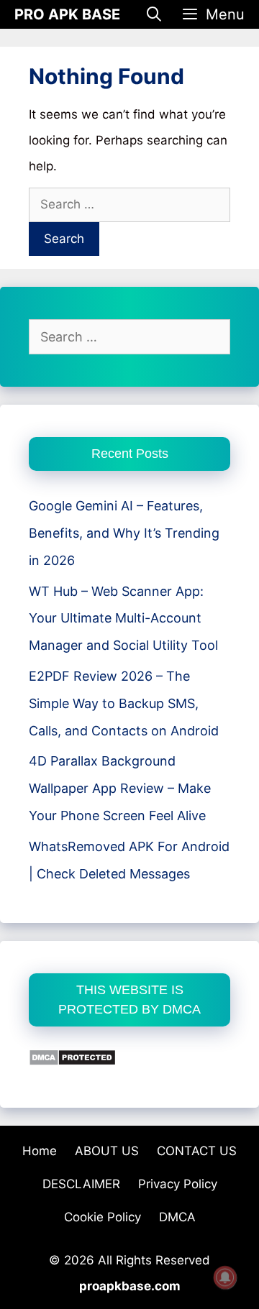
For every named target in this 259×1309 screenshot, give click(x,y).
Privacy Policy (177, 1184)
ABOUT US (107, 1151)
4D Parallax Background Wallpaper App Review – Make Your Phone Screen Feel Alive (120, 788)
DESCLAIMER (81, 1184)
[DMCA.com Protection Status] (72, 1061)
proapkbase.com (130, 1286)
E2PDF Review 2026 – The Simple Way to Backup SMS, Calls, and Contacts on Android (124, 703)
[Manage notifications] (225, 1277)
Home (39, 1151)
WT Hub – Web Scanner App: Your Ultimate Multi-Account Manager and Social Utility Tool (123, 618)
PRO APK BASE (67, 14)
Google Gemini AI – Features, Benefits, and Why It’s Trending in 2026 (124, 533)
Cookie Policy (102, 1217)
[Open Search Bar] (155, 14)
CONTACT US (197, 1151)
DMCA (177, 1217)
